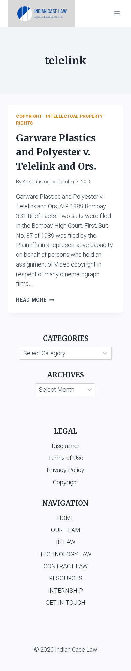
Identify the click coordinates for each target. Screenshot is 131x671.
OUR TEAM (65, 529)
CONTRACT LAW (66, 566)
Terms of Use (65, 457)
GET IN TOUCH (65, 602)
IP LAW (65, 541)
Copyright (29, 116)
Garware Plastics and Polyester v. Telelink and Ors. (56, 152)
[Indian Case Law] (41, 13)
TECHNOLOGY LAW (65, 554)
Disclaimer (66, 445)
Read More (35, 300)
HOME (65, 517)
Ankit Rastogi (37, 182)
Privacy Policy (65, 469)
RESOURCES (65, 578)
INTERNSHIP (65, 590)
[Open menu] (117, 13)
